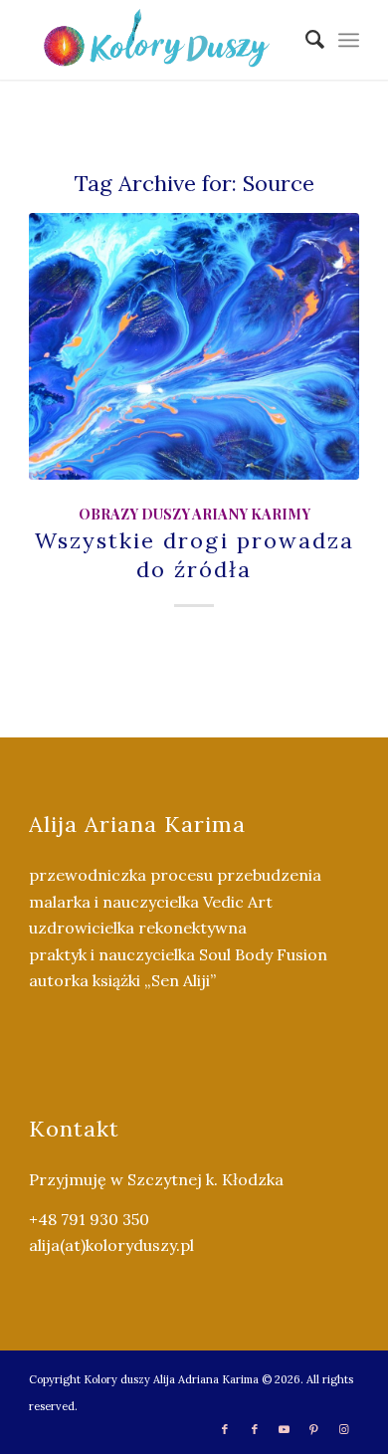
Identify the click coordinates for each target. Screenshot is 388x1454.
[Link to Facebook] (225, 1429)
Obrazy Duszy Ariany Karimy (194, 513)
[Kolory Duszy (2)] (160, 40)
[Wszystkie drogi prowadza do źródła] (194, 346)
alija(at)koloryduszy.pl (111, 1245)
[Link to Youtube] (284, 1429)
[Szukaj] (305, 40)
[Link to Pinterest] (314, 1429)
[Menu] (348, 40)
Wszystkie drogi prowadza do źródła (194, 554)
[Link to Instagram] (344, 1429)
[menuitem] (305, 40)
